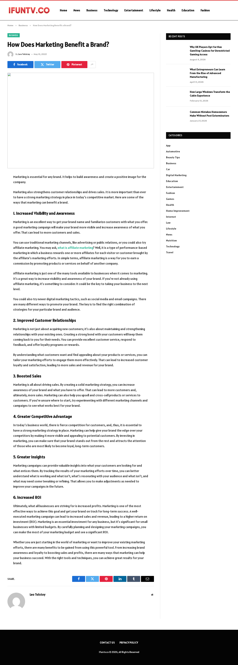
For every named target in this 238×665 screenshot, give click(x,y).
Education (188, 10)
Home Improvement (177, 210)
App (168, 145)
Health (171, 10)
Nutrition (171, 240)
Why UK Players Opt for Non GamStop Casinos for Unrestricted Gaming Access (210, 50)
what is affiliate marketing (75, 248)
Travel (169, 252)
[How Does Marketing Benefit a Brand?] (80, 120)
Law (168, 222)
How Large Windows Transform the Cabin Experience (210, 93)
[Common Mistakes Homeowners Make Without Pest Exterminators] (176, 117)
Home (63, 10)
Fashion (205, 10)
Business (91, 10)
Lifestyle (155, 10)
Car (168, 169)
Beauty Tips (173, 157)
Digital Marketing (176, 175)
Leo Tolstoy (24, 54)
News (76, 10)
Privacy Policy (129, 642)
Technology (111, 10)
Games (170, 199)
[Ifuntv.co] (28, 10)
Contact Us (107, 642)
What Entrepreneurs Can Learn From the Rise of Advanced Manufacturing (207, 73)
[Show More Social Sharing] (92, 64)
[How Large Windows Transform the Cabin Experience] (176, 97)
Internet (171, 216)
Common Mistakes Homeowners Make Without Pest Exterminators (209, 113)
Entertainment (133, 10)
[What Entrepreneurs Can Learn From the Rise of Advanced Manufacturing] (176, 74)
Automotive (173, 151)
